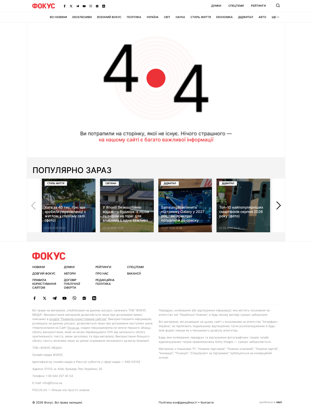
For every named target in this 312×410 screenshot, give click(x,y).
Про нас (102, 273)
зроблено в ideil (270, 402)
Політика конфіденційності (178, 402)
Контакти (207, 402)
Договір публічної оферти (72, 283)
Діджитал (245, 17)
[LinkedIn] (103, 6)
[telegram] (54, 298)
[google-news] (84, 298)
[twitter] (44, 298)
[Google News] (97, 6)
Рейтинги (258, 5)
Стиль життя (200, 17)
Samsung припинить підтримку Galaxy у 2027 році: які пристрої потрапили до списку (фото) (183, 216)
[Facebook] (64, 6)
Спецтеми (236, 5)
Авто (262, 17)
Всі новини (58, 17)
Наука (180, 17)
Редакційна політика (105, 282)
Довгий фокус (43, 273)
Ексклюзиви (82, 17)
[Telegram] (77, 6)
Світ (167, 17)
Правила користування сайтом (44, 283)
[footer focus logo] (49, 256)
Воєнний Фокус (109, 17)
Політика (134, 17)
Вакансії (134, 273)
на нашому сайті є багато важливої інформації (156, 140)
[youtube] (64, 298)
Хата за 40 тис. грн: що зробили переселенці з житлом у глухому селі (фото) (65, 214)
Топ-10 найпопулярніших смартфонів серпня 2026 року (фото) (241, 211)
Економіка (224, 17)
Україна (153, 17)
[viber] (74, 298)
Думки (216, 5)
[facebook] (35, 298)
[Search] (278, 5)
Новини (38, 267)
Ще (274, 17)
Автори (70, 273)
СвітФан (110, 183)
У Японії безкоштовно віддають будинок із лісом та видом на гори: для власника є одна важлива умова (126, 216)
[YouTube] (84, 6)
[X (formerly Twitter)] (71, 6)
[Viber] (90, 6)
